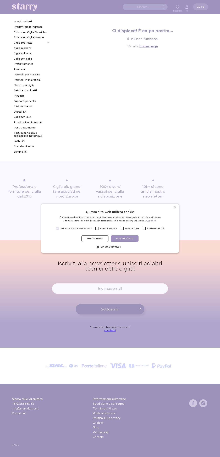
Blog (96, 427)
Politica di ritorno (104, 413)
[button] (110, 247)
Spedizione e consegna (108, 403)
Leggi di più (151, 220)
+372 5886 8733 (23, 403)
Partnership (101, 432)
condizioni (110, 330)
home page (148, 46)
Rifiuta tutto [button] (95, 238)
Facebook (193, 403)
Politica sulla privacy (106, 418)
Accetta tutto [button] (124, 238)
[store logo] (24, 7)
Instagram (203, 403)
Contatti (98, 437)
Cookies (98, 422)
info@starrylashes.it (25, 408)
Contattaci (19, 413)
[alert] (110, 228)
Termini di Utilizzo (105, 408)
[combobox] (145, 7)
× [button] (175, 207)
